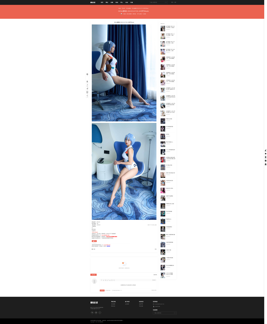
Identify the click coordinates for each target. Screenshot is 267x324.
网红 (107, 2)
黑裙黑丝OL (168, 219)
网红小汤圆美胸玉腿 (170, 234)
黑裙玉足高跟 (169, 118)
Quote (110, 280)
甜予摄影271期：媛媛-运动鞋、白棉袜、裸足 (170, 50)
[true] (165, 2)
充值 (131, 2)
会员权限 (127, 304)
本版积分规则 (153, 290)
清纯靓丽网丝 (169, 226)
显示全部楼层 (129, 13)
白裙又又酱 (168, 250)
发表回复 (102, 290)
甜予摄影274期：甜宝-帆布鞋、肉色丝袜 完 (170, 27)
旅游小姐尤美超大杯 (170, 172)
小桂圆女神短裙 (169, 257)
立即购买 (96, 232)
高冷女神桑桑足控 (170, 265)
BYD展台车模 (169, 165)
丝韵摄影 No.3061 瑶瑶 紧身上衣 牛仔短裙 (170, 112)
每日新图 (113, 304)
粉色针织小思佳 (169, 188)
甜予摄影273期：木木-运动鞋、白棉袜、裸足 (170, 35)
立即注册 (134, 285)
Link (108, 280)
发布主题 (93, 274)
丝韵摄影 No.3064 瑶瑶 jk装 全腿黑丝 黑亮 (170, 89)
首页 (102, 2)
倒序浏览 (134, 13)
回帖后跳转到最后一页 (117, 290)
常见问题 (141, 306)
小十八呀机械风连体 (170, 149)
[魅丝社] (92, 3)
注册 (175, 2)
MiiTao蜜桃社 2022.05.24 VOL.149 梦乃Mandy (140, 8)
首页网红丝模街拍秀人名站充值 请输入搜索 (170, 158)
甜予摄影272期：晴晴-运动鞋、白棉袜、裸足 (170, 43)
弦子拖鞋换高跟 (169, 126)
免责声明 (141, 304)
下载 (93, 232)
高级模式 (154, 280)
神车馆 (167, 134)
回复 (94, 249)
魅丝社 (120, 8)
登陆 (172, 2)
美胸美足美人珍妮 (170, 203)
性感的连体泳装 (169, 180)
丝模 (112, 2)
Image (105, 280)
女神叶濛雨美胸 (169, 242)
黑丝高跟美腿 (169, 211)
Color (103, 280)
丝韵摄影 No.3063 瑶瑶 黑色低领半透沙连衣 (170, 97)
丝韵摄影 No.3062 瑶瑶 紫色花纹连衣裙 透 (170, 104)
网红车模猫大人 (169, 142)
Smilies (114, 280)
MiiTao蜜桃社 (128, 8)
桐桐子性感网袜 (169, 196)
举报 (95, 241)
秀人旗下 (123, 8)
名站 (127, 2)
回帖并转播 (108, 290)
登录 (131, 285)
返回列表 (155, 274)
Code (112, 280)
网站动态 (113, 306)
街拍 (117, 2)
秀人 (122, 2)
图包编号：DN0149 (96, 224)
